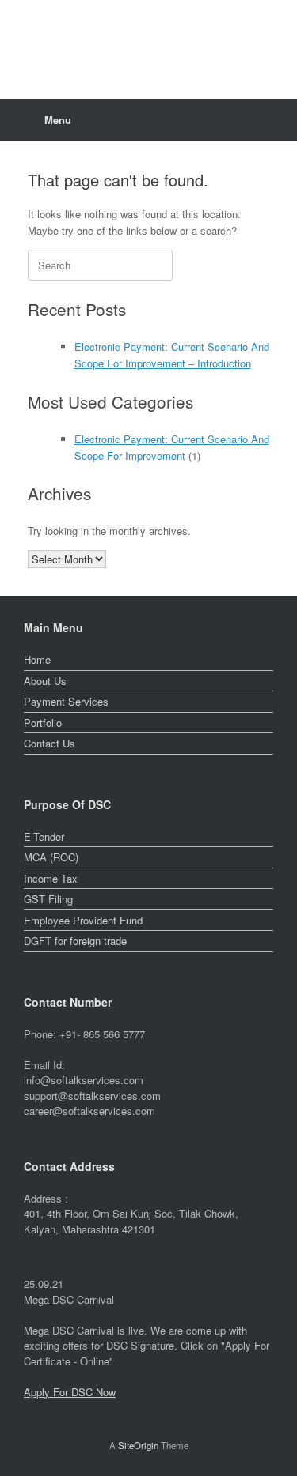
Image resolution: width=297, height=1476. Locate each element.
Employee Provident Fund (83, 920)
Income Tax (51, 878)
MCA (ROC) (51, 856)
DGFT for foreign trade (75, 940)
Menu (57, 119)
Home (37, 659)
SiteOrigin (138, 1445)
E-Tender (44, 836)
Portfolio (43, 722)
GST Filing (48, 898)
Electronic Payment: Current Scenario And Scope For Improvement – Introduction (171, 355)
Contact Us (49, 743)
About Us (45, 680)
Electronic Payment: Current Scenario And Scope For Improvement (171, 447)
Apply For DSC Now (70, 1391)
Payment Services (66, 701)
